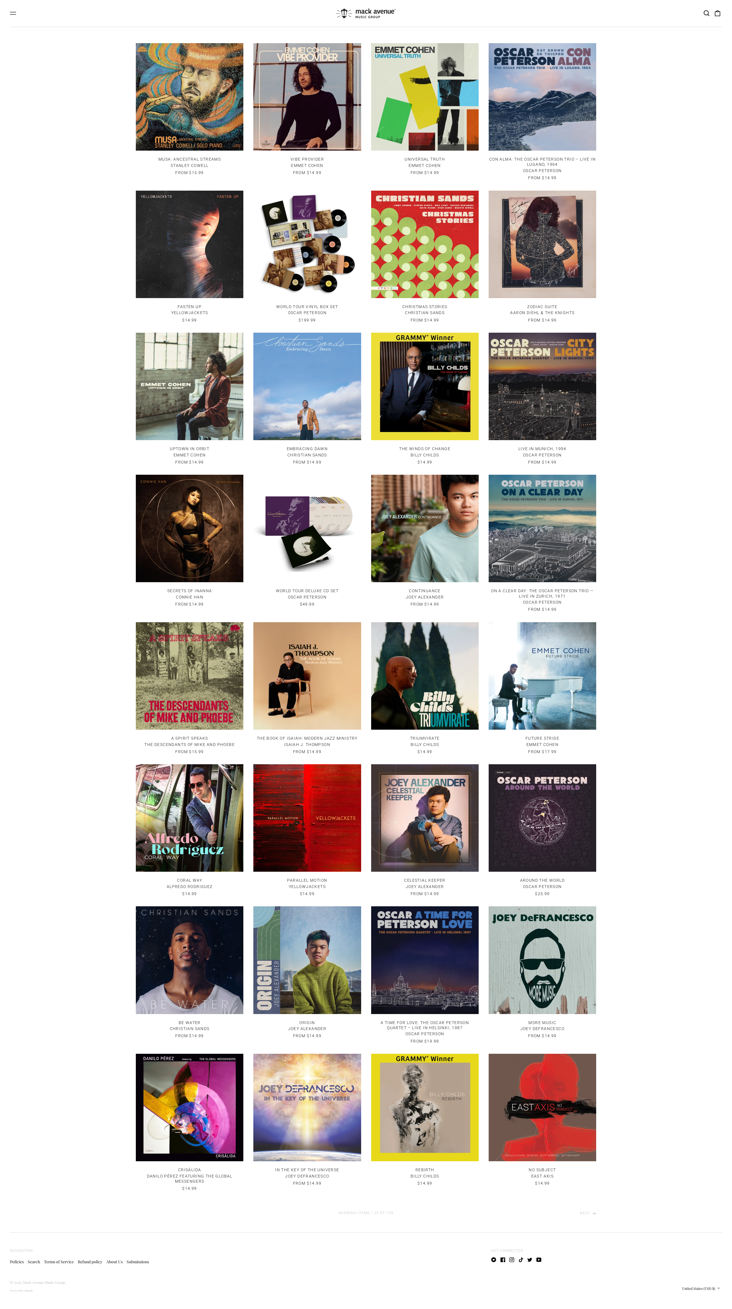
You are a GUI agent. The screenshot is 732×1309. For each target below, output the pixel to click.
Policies (17, 1261)
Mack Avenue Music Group (44, 1282)
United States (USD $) (699, 1288)
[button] (706, 13)
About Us (114, 1261)
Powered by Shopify (21, 1290)
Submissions (138, 1261)
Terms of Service (59, 1261)
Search (34, 1261)
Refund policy (90, 1261)
